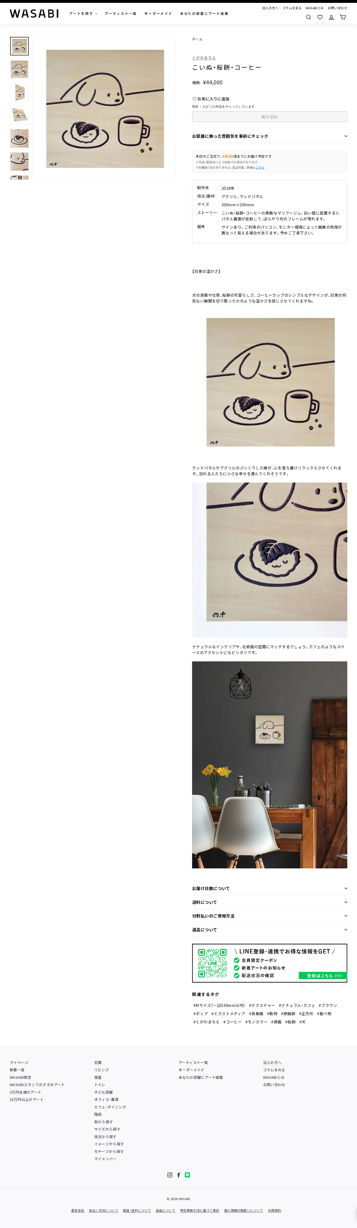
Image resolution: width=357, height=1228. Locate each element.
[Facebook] (178, 1174)
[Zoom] (104, 108)
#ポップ (200, 1013)
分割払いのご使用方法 (213, 916)
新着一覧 (17, 1069)
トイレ (99, 1084)
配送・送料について (137, 1210)
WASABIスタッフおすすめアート (37, 1084)
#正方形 (306, 1013)
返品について (204, 929)
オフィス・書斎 (106, 1099)
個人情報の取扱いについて (243, 1210)
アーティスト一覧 (193, 1062)
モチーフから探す (109, 1151)
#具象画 (256, 1013)
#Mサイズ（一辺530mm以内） (219, 1005)
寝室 (98, 1077)
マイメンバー (105, 1158)
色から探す (103, 1121)
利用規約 (274, 1210)
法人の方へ (270, 8)
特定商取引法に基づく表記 (199, 1210)
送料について (204, 902)
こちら (259, 167)
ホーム (197, 38)
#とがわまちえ (206, 1022)
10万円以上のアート (26, 1099)
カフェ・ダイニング (110, 1106)
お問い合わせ (337, 8)
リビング (101, 1069)
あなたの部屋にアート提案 (200, 1077)
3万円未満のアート (26, 1092)
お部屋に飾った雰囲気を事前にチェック (230, 136)
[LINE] (187, 1174)
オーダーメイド (191, 1069)
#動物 (272, 1013)
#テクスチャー (262, 1005)
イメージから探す (109, 1143)
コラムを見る (292, 8)
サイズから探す (107, 1129)
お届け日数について (211, 888)
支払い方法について (103, 1210)
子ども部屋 (103, 1092)
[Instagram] (169, 1174)
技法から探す (105, 1136)
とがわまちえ (204, 58)
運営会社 (77, 1210)
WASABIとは (315, 8)
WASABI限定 (20, 1077)
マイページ (19, 1062)
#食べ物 (324, 1013)
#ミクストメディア (228, 1013)
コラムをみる (274, 1069)
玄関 (98, 1062)
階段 (98, 1114)
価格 (196, 82)
